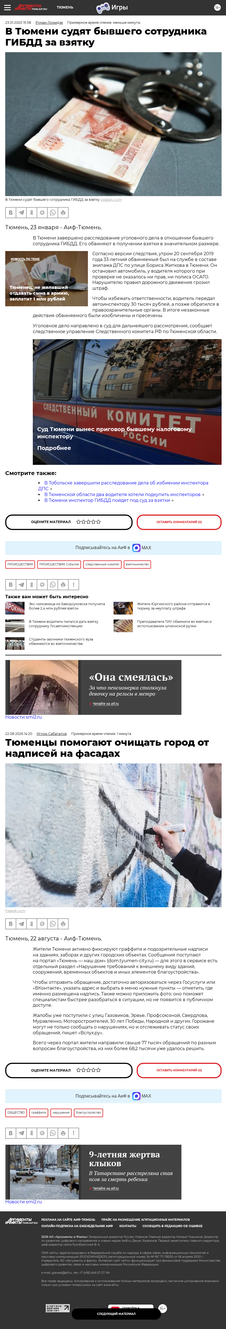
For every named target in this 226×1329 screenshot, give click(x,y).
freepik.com (15, 911)
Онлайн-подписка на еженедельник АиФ (77, 1226)
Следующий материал (116, 1314)
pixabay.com (111, 199)
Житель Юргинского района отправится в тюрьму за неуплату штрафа (173, 606)
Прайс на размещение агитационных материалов (145, 1220)
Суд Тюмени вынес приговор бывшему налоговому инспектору (114, 433)
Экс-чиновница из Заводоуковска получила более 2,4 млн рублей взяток (67, 606)
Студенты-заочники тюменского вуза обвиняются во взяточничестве (61, 641)
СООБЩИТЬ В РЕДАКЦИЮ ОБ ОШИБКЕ (172, 1226)
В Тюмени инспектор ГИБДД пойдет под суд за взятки (107, 500)
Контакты (127, 1226)
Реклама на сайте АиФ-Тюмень (68, 1220)
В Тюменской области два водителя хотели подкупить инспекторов (122, 494)
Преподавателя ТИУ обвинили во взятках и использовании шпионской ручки (174, 623)
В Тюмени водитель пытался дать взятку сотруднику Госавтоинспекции (63, 623)
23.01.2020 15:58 (18, 22)
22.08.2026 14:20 (18, 734)
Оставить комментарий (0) (179, 522)
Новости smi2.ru (23, 717)
